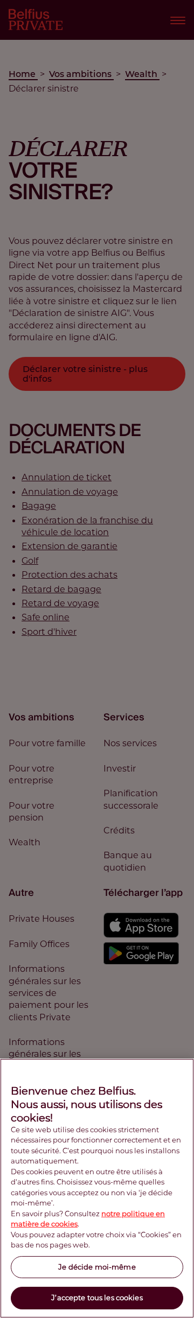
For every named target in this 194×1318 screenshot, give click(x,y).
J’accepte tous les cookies (96, 1297)
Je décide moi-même (96, 1267)
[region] (97, 1188)
